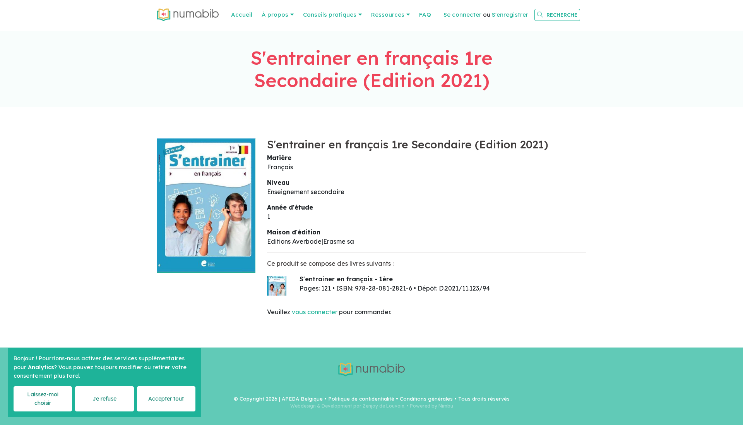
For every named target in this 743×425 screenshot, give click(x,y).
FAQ (425, 14)
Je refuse (104, 398)
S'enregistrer (510, 14)
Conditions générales (426, 399)
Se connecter (462, 14)
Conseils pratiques (329, 14)
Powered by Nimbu (431, 406)
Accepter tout (166, 398)
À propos (275, 14)
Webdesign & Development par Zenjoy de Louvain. (348, 406)
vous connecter (314, 312)
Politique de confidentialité (361, 399)
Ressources (387, 14)
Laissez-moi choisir (42, 398)
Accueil (241, 14)
